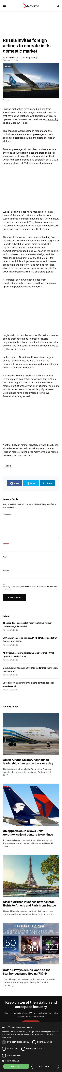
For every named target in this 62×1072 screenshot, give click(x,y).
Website (6, 570)
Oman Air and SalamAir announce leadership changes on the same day (28, 761)
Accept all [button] (16, 1066)
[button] (4, 5)
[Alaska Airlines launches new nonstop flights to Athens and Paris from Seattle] (31, 876)
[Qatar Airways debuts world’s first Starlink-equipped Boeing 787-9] (31, 944)
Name (6, 544)
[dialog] (31, 1047)
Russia (8, 465)
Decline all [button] (45, 1066)
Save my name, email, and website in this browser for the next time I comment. (30, 588)
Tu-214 (54, 250)
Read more (6, 1037)
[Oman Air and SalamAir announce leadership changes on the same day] (31, 734)
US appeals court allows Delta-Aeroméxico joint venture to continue (28, 832)
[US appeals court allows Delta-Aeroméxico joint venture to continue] (31, 805)
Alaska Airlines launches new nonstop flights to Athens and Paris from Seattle (29, 903)
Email (5, 557)
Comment (7, 514)
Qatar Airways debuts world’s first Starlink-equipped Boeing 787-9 (26, 971)
